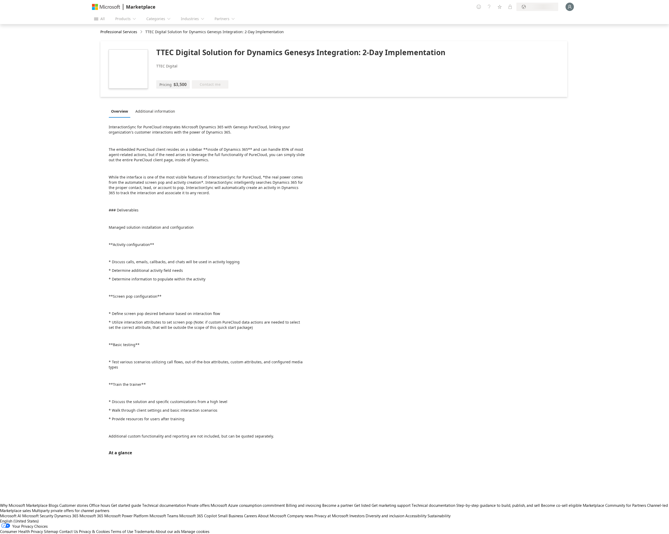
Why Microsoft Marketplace (24, 505)
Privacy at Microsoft (331, 515)
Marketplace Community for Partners (614, 505)
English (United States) (19, 521)
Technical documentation (164, 505)
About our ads (167, 531)
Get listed (362, 505)
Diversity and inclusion (385, 515)
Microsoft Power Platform (126, 515)
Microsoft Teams (163, 515)
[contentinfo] (142, 32)
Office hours (99, 505)
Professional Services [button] (118, 31)
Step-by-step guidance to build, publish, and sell (498, 505)
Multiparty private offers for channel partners (70, 510)
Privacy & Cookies (94, 531)
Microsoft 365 (91, 515)
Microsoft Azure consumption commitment (248, 505)
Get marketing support (391, 505)
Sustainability (439, 515)
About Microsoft (272, 515)
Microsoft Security (37, 515)
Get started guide (126, 505)
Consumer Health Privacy (21, 531)
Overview (119, 111)
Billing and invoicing (303, 505)
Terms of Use (122, 531)
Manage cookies (195, 531)
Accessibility (415, 515)
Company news (300, 515)
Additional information (155, 111)
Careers (250, 515)
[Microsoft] (106, 7)
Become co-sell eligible (561, 505)
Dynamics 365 (66, 515)
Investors (357, 515)
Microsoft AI (10, 515)
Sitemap (51, 531)
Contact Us (68, 531)
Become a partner (337, 505)
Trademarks (144, 531)
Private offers (198, 505)
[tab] (121, 111)
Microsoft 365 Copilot (198, 515)
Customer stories (73, 505)
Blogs (53, 505)
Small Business (230, 515)
